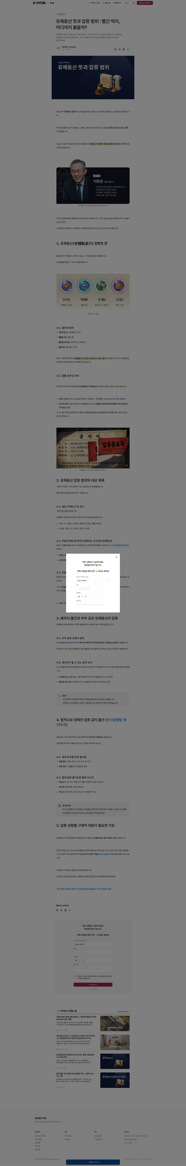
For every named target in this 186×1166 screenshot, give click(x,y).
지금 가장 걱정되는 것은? (82, 577)
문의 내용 (78, 601)
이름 (77, 585)
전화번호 (78, 593)
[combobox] (93, 581)
